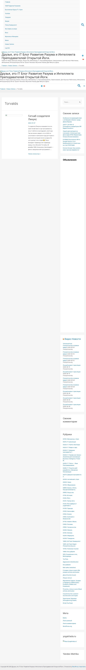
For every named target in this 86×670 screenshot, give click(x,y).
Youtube (7, 13)
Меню (7, 40)
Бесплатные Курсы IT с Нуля (13, 9)
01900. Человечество (69, 527)
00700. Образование (69, 485)
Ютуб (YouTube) (68, 603)
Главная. (7, 2)
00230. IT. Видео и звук (70, 447)
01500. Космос (67, 514)
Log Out (7, 48)
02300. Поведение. (69, 538)
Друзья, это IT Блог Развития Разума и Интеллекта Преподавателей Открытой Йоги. (38, 56)
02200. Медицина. (68, 535)
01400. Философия (68, 511)
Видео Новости (73, 339)
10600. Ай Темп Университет (71, 541)
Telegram (8, 17)
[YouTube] (83, 59)
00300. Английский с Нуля (71, 479)
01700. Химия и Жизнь (70, 521)
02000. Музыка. (67, 530)
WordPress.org (67, 626)
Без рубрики (67, 564)
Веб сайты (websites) (69, 567)
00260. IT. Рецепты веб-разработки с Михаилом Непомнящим (70, 470)
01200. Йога (66, 498)
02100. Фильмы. (68, 533)
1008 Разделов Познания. (13, 6)
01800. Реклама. (68, 524)
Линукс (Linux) (67, 578)
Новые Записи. (9, 44)
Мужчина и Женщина (11, 36)
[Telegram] (82, 55)
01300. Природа (68, 508)
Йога (6, 32)
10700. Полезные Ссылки (70, 549)
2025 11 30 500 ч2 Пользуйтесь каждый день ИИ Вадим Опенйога (72, 126)
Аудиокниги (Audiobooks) (70, 562)
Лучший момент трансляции (71, 365)
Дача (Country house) (69, 575)
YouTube (65, 559)
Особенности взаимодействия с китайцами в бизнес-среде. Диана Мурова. (72, 120)
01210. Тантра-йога (69, 501)
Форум (7, 21)
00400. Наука (67, 482)
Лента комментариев (69, 623)
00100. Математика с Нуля (71, 439)
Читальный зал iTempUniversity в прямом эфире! (71, 345)
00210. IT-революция (69, 442)
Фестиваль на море (11, 29)
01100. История (67, 495)
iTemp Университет (11, 25)
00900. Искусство (68, 492)
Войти (65, 618)
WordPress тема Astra (78, 666)
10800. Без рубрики (69, 551)
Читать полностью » (34, 154)
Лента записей (67, 620)
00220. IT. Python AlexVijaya (71, 444)
